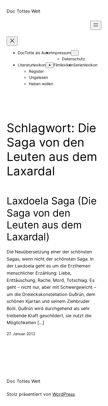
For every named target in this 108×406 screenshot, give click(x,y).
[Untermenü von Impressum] (75, 53)
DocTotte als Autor (34, 52)
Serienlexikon (85, 65)
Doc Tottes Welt (23, 11)
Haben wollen (41, 83)
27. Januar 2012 (21, 333)
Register (36, 71)
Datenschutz (73, 58)
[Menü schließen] (12, 41)
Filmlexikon (63, 65)
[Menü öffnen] (95, 25)
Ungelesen (38, 77)
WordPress (63, 394)
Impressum (61, 52)
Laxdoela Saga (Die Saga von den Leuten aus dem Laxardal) (52, 219)
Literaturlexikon (32, 65)
